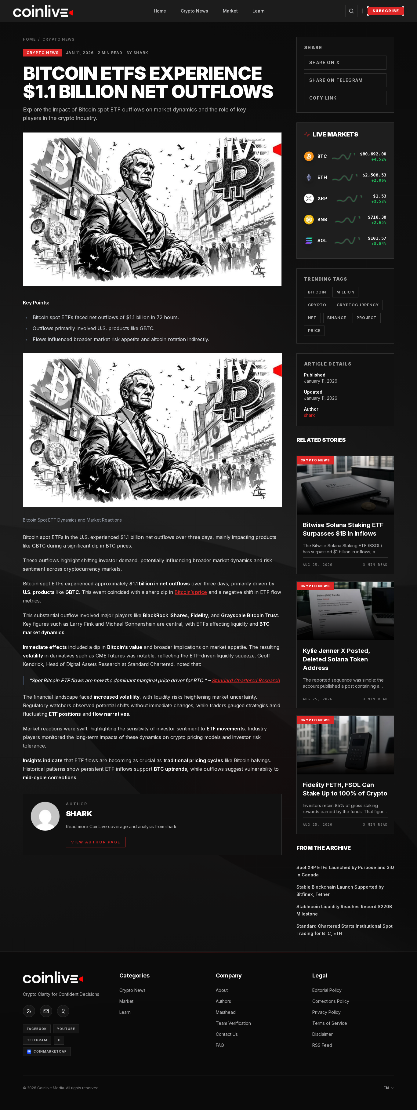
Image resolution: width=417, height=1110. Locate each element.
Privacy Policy (326, 1012)
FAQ (220, 1045)
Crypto (317, 305)
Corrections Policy (330, 1001)
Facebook (37, 1029)
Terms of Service (329, 1023)
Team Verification (233, 1023)
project (367, 317)
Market (230, 10)
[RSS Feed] (29, 1011)
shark (309, 415)
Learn (258, 10)
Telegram (37, 1040)
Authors (223, 1001)
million (345, 292)
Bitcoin (317, 292)
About (222, 990)
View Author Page (95, 842)
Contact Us (227, 1034)
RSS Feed (322, 1045)
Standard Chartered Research (246, 680)
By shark (137, 52)
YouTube (66, 1029)
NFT (312, 317)
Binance (336, 317)
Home (160, 10)
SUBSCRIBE (385, 11)
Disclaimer (322, 1034)
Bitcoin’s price (191, 592)
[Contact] (46, 1011)
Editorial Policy (327, 990)
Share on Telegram (336, 80)
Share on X (324, 62)
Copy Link (323, 97)
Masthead (226, 1012)
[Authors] (63, 1011)
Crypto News (194, 10)
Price (314, 330)
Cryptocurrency (358, 305)
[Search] (351, 11)
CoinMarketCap (50, 1051)
